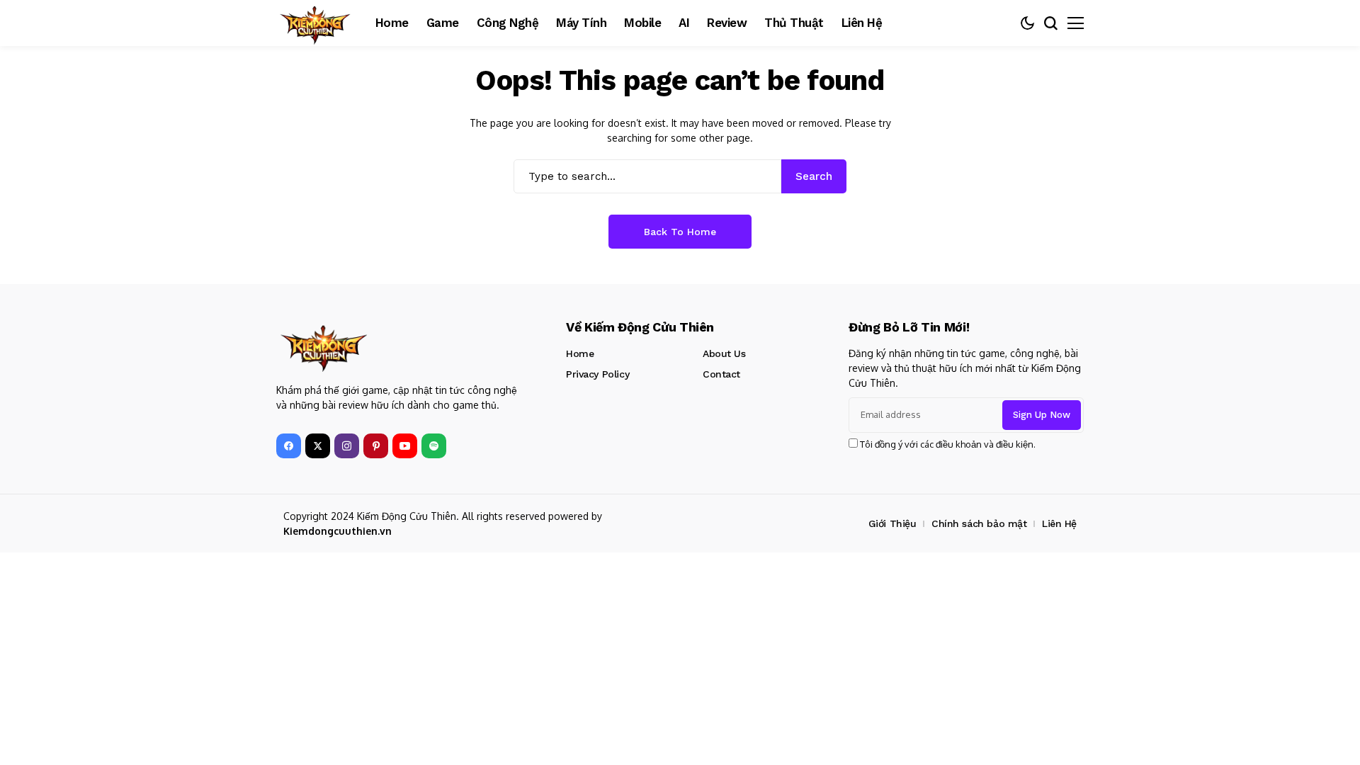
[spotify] (433, 446)
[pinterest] (375, 446)
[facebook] (288, 446)
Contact (721, 374)
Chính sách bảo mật (978, 523)
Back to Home (680, 231)
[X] (317, 446)
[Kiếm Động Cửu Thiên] (315, 23)
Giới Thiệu (892, 523)
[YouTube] (404, 446)
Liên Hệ (1059, 523)
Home (580, 353)
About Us (724, 353)
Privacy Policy (597, 374)
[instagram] (346, 446)
